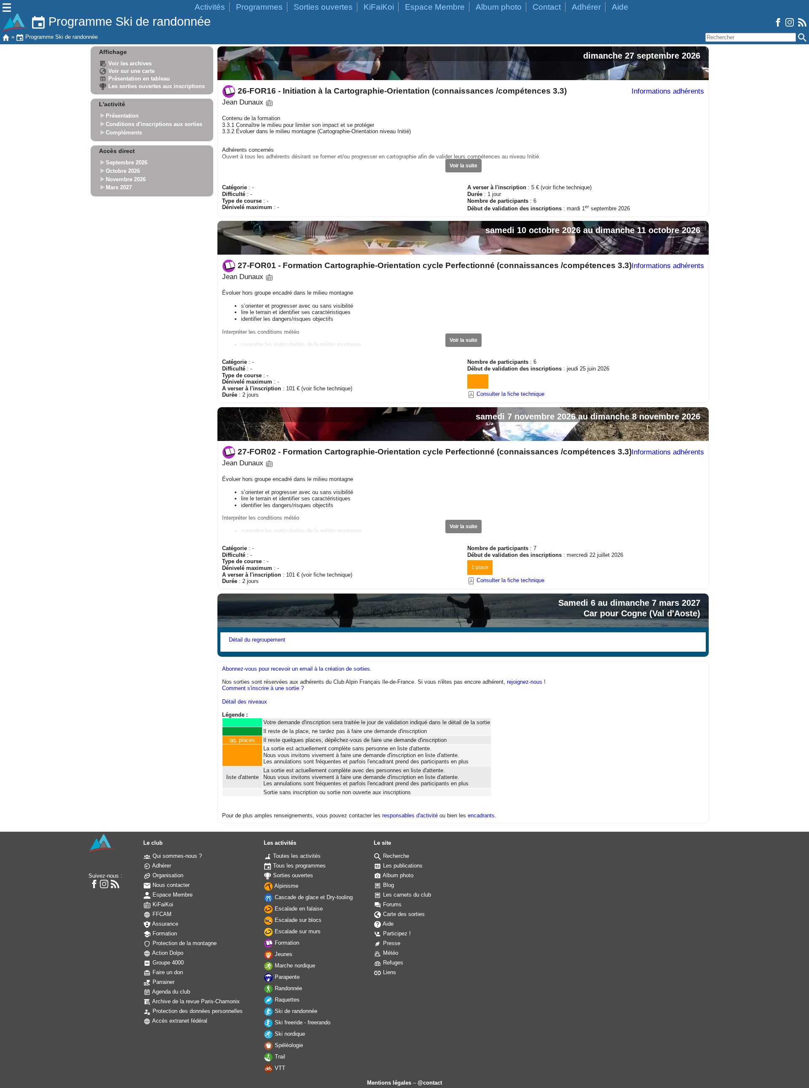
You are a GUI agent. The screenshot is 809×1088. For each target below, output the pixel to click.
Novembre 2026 (126, 179)
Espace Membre (435, 7)
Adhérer (586, 7)
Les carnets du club (406, 895)
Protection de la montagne (184, 943)
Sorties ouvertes (323, 7)
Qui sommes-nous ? (176, 856)
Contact (547, 7)
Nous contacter (170, 885)
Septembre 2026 (126, 163)
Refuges (392, 962)
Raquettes (286, 1000)
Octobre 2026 (123, 171)
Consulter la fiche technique (509, 394)
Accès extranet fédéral (179, 1021)
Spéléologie (288, 1045)
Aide (620, 7)
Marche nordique (294, 965)
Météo (389, 953)
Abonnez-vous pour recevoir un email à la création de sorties (296, 669)
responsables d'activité (410, 815)
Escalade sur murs (297, 931)
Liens (388, 972)
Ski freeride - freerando (301, 1022)
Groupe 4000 (167, 962)
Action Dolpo (167, 953)
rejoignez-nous (524, 682)
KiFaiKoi (379, 7)
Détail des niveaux (244, 701)
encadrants (481, 815)
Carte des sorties (403, 914)
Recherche (395, 856)
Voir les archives (129, 63)
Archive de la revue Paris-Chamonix (195, 1001)
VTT (279, 1068)
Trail (279, 1056)
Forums (391, 904)
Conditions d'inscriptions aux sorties (154, 124)
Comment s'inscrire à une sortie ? (263, 688)
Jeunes (282, 954)
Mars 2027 (119, 187)
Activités (210, 7)
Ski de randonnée (295, 1011)
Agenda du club (170, 992)
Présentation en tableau (138, 78)
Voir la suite (463, 165)
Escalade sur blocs (297, 920)
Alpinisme (285, 886)
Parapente (286, 977)
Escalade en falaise (298, 908)
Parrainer (162, 982)
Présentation (122, 116)
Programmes (259, 7)
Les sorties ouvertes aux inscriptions (156, 86)
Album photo (499, 7)
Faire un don (167, 972)
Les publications (402, 865)
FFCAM (161, 914)
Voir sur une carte (131, 71)
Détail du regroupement (257, 640)
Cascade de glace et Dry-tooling (313, 897)
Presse (390, 943)
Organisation (167, 875)
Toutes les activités (296, 856)
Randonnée (287, 988)
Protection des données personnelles (197, 1011)
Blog (387, 885)
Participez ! (396, 933)
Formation (164, 933)
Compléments (124, 132)
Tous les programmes (298, 865)
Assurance (164, 924)
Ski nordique (289, 1034)
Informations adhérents (668, 91)
